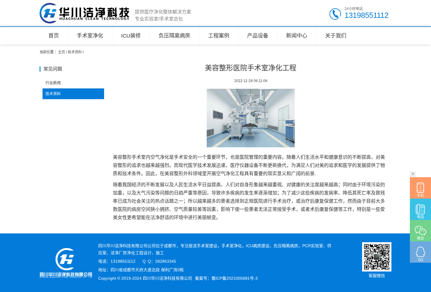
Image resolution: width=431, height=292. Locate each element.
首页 (53, 36)
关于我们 (335, 36)
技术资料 (75, 52)
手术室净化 (90, 36)
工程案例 (218, 36)
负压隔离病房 (174, 36)
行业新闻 (53, 83)
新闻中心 (296, 36)
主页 (61, 52)
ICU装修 (131, 36)
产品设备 (257, 36)
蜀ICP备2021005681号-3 (234, 278)
